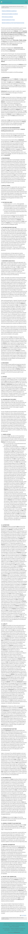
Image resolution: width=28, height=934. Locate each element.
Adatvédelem (7, 930)
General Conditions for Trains (8, 19)
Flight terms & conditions (7, 16)
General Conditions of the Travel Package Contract (13, 22)
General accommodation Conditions (10, 13)
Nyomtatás (23, 915)
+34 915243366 (16, 926)
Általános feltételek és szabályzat (9, 10)
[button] (26, 2)
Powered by (14, 932)
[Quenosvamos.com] (6, 2)
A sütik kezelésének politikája (17, 930)
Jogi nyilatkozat (6, 928)
